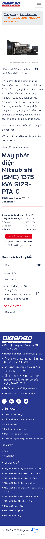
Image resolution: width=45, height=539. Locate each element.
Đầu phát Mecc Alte (13, 506)
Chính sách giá (11, 424)
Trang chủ (10, 14)
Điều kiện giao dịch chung (16, 434)
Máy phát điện (28, 14)
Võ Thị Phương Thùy (32, 354)
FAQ (6, 451)
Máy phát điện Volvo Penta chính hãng (22, 473)
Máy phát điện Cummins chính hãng (21, 496)
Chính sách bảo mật (13, 414)
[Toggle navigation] (39, 5)
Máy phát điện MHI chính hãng (18, 501)
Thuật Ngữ (9, 456)
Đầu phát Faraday (12, 515)
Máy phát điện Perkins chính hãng (20, 483)
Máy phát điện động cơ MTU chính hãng (23, 468)
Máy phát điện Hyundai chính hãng (20, 478)
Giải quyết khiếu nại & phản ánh (19, 419)
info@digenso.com (21, 245)
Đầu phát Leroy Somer (14, 510)
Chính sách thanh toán (15, 429)
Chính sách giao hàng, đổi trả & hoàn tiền (23, 438)
